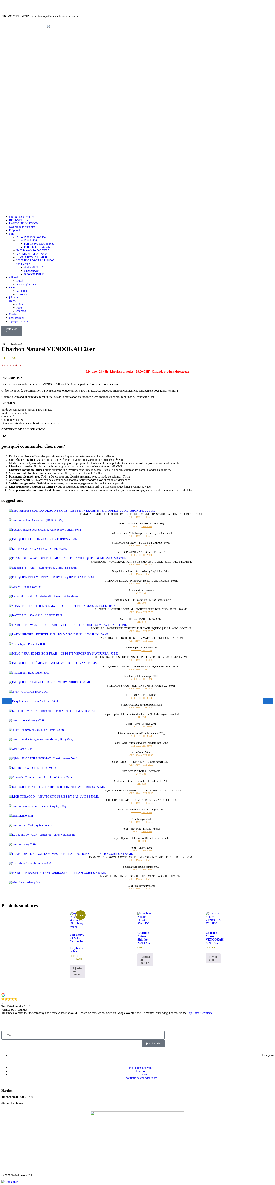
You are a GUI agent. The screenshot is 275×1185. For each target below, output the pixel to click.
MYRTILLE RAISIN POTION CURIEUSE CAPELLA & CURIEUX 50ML (141, 876)
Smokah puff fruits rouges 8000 (141, 676)
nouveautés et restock (21, 216)
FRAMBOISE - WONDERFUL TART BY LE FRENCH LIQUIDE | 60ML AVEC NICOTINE (141, 561)
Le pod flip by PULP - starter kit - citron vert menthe (141, 838)
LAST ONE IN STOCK (24, 223)
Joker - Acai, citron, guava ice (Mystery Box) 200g (141, 742)
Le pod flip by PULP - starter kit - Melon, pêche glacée (141, 599)
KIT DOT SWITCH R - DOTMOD (141, 771)
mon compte (16, 317)
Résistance (22, 294)
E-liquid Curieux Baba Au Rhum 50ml (141, 704)
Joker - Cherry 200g (141, 847)
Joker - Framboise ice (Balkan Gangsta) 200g (141, 809)
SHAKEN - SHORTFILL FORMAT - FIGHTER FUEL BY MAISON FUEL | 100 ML (141, 609)
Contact (13, 314)
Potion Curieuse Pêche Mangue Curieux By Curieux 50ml (141, 533)
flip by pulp (23, 263)
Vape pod (22, 290)
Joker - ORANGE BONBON (141, 695)
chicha (13, 300)
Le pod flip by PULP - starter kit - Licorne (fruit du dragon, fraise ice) (141, 714)
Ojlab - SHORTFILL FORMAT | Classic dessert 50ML (141, 762)
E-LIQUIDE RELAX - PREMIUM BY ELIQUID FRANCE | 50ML (141, 580)
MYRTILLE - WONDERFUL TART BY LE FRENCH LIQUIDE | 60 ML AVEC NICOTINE (141, 628)
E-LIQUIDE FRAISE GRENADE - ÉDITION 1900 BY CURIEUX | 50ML (141, 790)
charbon (21, 311)
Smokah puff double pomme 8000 (141, 866)
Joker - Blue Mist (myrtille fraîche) (141, 828)
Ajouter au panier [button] (77, 971)
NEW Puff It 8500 (27, 240)
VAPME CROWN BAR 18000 (35, 260)
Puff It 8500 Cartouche (37, 247)
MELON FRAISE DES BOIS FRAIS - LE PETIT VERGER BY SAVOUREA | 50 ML (141, 657)
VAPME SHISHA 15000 (31, 253)
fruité (19, 280)
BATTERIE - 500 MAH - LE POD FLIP (141, 619)
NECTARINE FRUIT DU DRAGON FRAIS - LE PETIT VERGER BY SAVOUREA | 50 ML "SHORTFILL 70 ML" (141, 514)
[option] (9, 1181)
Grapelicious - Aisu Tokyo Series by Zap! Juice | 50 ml (141, 571)
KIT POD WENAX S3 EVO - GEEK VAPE (141, 552)
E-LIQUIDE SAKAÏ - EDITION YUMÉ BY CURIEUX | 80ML (141, 685)
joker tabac (15, 297)
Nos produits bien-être (22, 226)
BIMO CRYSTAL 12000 (31, 257)
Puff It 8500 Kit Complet (39, 243)
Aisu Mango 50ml (141, 819)
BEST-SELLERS (19, 220)
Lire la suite (213, 958)
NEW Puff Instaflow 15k (31, 236)
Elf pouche (15, 230)
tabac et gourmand (27, 284)
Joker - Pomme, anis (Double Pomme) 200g (141, 733)
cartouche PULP (34, 274)
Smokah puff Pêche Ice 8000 (141, 647)
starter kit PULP (33, 267)
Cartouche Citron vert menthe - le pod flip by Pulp (141, 781)
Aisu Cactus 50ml (141, 752)
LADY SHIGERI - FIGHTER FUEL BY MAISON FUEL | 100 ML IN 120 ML (141, 638)
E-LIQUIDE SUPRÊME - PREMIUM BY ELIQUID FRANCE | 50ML (141, 666)
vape (12, 287)
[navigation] (137, 1182)
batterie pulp (31, 270)
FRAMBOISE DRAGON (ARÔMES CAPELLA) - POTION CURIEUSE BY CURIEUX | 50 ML (141, 857)
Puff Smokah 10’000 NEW (32, 250)
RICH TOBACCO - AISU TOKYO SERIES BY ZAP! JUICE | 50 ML (141, 800)
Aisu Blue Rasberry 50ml (141, 885)
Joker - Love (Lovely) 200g (141, 723)
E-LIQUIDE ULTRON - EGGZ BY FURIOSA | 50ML (141, 542)
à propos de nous (19, 321)
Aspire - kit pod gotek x (141, 590)
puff (11, 233)
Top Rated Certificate (200, 1013)
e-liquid (13, 277)
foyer (19, 307)
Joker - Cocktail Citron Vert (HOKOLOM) (141, 523)
